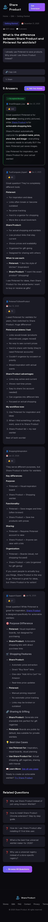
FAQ (19, 904)
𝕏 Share (9, 79)
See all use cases (30, 769)
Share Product (19, 122)
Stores (5, 904)
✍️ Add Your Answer (34, 88)
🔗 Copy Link (11, 72)
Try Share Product (24, 778)
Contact (27, 904)
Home (5, 16)
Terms (45, 904)
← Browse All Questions (17, 869)
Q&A (12, 16)
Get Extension (35, 7)
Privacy (37, 904)
